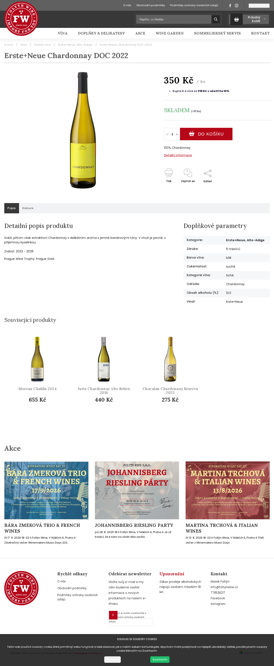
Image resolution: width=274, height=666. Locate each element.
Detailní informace (178, 155)
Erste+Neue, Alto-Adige (245, 240)
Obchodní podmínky (150, 5)
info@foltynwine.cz (224, 587)
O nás (127, 5)
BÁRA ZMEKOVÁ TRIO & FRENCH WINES (42, 528)
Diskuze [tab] (28, 208)
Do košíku (211, 134)
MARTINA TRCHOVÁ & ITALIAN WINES (222, 528)
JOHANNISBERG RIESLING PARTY (134, 525)
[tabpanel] (37, 378)
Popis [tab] (11, 208)
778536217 (218, 593)
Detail (41, 411)
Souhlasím (160, 659)
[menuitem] (65, 33)
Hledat (215, 19)
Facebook (218, 598)
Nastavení (112, 659)
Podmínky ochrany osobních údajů (194, 5)
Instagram (218, 604)
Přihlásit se (113, 615)
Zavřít (257, 189)
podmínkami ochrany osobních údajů (126, 619)
